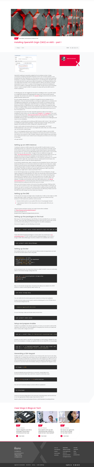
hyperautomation (66, 454)
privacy (33, 464)
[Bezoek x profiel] (73, 465)
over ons (56, 447)
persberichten (77, 454)
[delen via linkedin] (72, 47)
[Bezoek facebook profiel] (77, 465)
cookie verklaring (40, 464)
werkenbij (56, 455)
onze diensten (57, 449)
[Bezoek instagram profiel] (79, 465)
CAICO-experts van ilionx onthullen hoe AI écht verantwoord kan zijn (24, 431)
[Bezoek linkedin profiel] (75, 465)
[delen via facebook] (74, 47)
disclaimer (28, 464)
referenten (76, 449)
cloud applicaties (66, 451)
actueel (75, 447)
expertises (65, 447)
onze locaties (57, 453)
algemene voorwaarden (19, 464)
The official (24, 154)
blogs (75, 451)
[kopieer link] (77, 47)
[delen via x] (70, 47)
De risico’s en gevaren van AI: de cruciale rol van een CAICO (67, 431)
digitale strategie (66, 449)
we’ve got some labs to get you (38, 114)
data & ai (65, 453)
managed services (67, 456)
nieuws (75, 453)
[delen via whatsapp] (76, 47)
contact (56, 451)
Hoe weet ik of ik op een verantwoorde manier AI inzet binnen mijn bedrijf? (46, 431)
